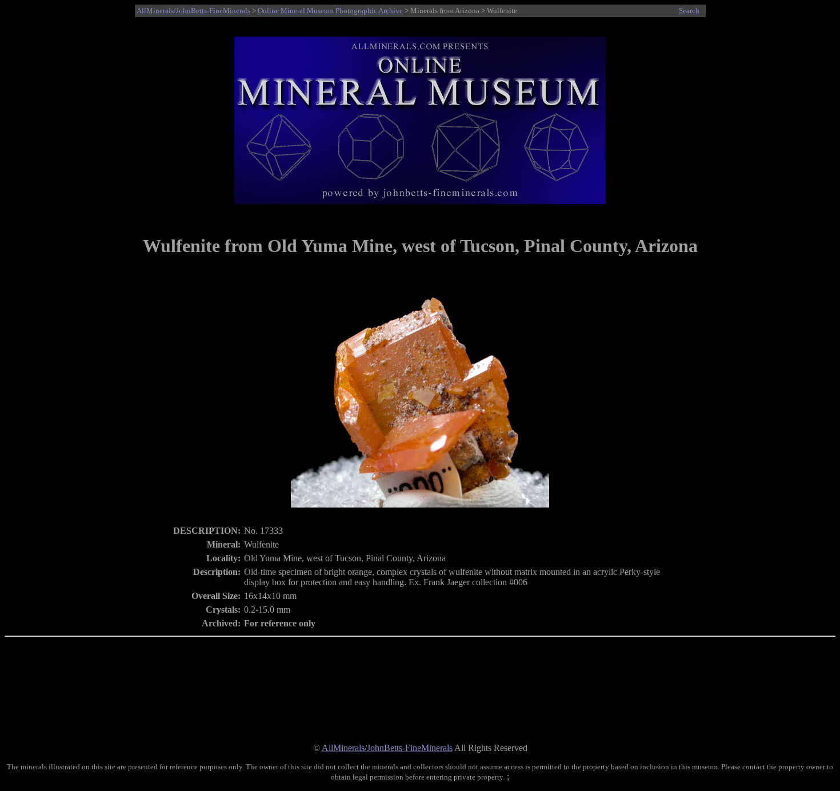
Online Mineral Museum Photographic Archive (330, 10)
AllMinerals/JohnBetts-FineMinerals (193, 10)
